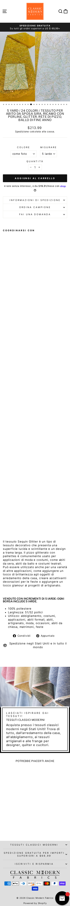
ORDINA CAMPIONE (35, 207)
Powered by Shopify (35, 903)
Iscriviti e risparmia (34, 863)
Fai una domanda (35, 214)
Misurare (48, 147)
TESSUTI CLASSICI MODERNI (34, 844)
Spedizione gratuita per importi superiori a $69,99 (34, 854)
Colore (23, 147)
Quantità (35, 161)
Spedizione (22, 131)
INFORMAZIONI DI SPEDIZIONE (35, 200)
